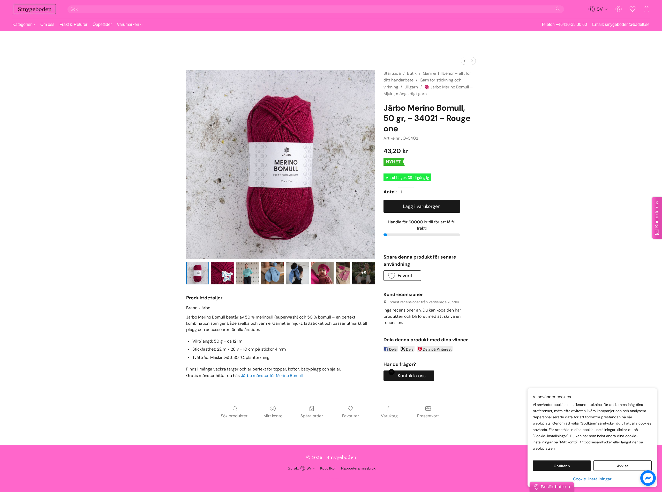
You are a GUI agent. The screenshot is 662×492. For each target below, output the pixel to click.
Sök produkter (234, 416)
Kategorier (22, 24)
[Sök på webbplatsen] (558, 8)
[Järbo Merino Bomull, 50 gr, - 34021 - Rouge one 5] (322, 273)
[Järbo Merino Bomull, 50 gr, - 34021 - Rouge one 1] (222, 273)
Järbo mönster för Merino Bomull (272, 375)
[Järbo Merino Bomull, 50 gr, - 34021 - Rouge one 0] (197, 273)
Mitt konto (273, 416)
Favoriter (350, 416)
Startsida (392, 73)
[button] (34, 9)
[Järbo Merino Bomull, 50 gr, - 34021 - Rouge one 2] (247, 273)
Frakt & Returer (73, 24)
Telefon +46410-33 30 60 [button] (564, 24)
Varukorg (389, 416)
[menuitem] (464, 61)
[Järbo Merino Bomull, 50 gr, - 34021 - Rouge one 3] (272, 273)
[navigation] (598, 9)
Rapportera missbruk (358, 468)
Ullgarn (411, 87)
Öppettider (102, 24)
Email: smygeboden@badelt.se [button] (621, 24)
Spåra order (311, 416)
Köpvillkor (328, 468)
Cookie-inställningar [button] (592, 479)
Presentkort (428, 416)
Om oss (47, 24)
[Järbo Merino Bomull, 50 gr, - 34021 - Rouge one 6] (343, 273)
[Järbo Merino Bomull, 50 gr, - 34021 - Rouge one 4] (297, 273)
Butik (412, 73)
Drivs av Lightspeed (331, 478)
